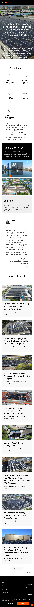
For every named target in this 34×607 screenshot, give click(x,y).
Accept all (23, 603)
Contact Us (30, 587)
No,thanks (10, 603)
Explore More (17, 568)
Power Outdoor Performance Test (30, 584)
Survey (29, 591)
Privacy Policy (12, 600)
